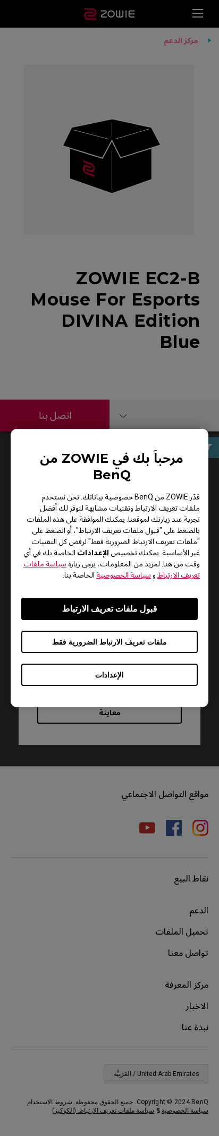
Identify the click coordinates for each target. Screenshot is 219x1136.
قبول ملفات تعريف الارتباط (109, 609)
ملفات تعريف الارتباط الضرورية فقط (109, 642)
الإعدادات (109, 675)
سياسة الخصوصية (123, 575)
